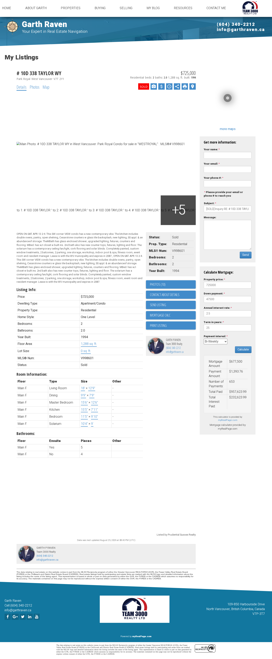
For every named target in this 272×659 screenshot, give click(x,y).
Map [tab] (46, 87)
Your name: (211, 149)
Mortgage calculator (173, 315)
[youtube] (37, 617)
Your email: (211, 164)
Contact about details (164, 294)
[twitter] (23, 617)
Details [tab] (21, 87)
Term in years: (213, 322)
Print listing (158, 325)
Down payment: (213, 293)
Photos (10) (157, 284)
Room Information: (32, 374)
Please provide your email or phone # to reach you (223, 194)
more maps (228, 129)
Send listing (158, 304)
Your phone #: (213, 178)
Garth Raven (44, 24)
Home (6, 8)
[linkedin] (30, 617)
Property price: (213, 279)
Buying (100, 8)
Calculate (243, 349)
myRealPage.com (227, 420)
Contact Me (216, 8)
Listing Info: (26, 289)
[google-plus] (16, 617)
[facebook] (8, 617)
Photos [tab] (34, 87)
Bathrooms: (26, 433)
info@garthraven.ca (241, 29)
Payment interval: (215, 336)
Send (245, 255)
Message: (210, 217)
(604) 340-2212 (236, 24)
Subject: (209, 203)
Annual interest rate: (217, 308)
